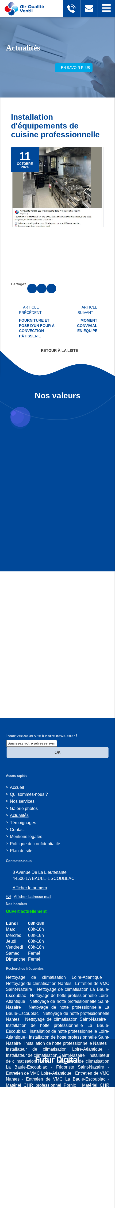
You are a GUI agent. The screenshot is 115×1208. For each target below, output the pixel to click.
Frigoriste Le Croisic (48, 1174)
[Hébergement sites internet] (57, 1069)
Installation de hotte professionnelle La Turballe (52, 1199)
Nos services (22, 801)
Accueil (17, 787)
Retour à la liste (59, 350)
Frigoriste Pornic (85, 1163)
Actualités (19, 815)
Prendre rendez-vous (29, 69)
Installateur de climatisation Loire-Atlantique (54, 1049)
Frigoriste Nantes (51, 1181)
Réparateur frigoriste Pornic (74, 1127)
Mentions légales (26, 836)
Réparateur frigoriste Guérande (71, 1139)
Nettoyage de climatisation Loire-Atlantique (54, 977)
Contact (17, 829)
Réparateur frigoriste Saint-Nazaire (42, 1145)
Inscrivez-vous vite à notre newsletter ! (41, 736)
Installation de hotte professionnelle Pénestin (57, 1193)
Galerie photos (24, 808)
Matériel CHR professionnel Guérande (69, 1097)
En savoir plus (75, 68)
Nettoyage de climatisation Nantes (38, 983)
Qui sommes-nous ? (29, 794)
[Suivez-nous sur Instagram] (7, 1078)
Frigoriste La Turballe (66, 1169)
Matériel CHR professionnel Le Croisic (42, 1103)
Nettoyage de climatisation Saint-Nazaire (65, 1019)
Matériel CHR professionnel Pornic (41, 1085)
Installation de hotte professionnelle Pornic (69, 1186)
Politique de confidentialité (35, 843)
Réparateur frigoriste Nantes (56, 1157)
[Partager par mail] (51, 288)
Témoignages (23, 822)
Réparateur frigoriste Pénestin (35, 1133)
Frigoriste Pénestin (24, 1169)
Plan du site (21, 850)
